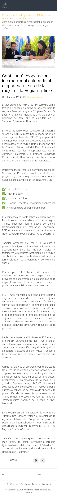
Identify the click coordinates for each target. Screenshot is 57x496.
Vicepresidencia (34, 97)
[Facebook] (36, 460)
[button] (53, 5)
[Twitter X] (43, 460)
